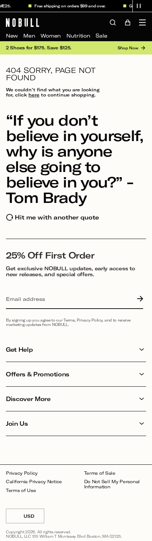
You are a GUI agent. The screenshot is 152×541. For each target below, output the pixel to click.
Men (29, 35)
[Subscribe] (138, 299)
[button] (138, 5)
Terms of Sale (99, 473)
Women (51, 35)
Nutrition (78, 35)
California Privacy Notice (34, 481)
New (12, 35)
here (33, 94)
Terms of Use (21, 490)
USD (34, 518)
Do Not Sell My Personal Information (112, 484)
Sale (101, 35)
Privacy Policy (22, 473)
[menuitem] (12, 36)
